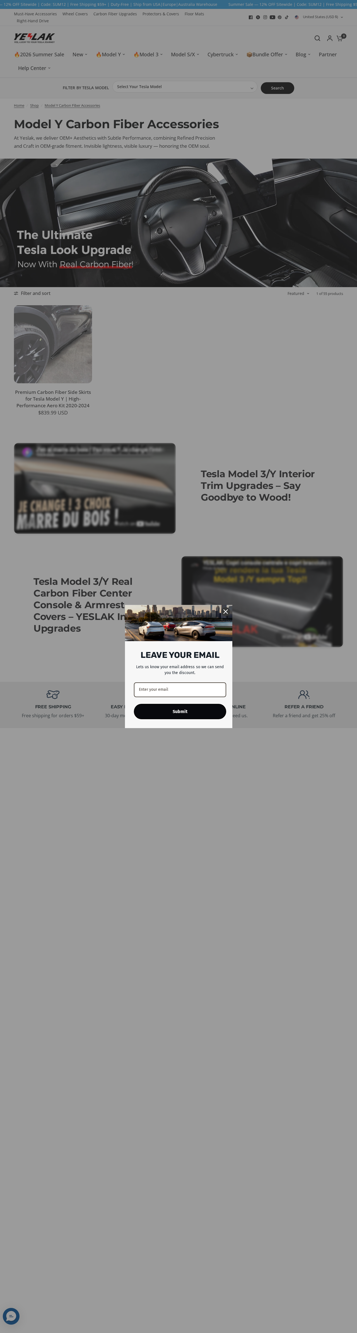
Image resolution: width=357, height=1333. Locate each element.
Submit (180, 711)
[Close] (225, 611)
